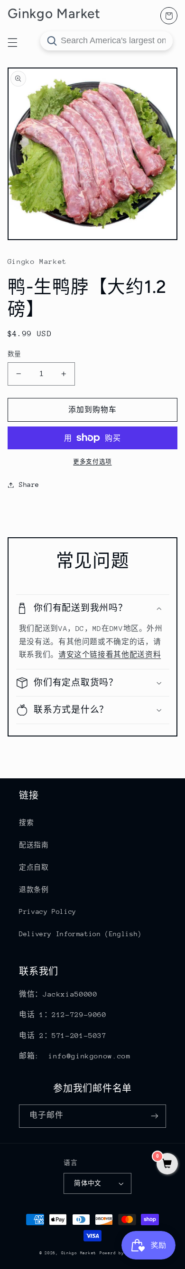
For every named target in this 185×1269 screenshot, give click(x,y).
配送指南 (34, 845)
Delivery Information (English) (80, 934)
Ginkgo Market (79, 1252)
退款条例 (34, 889)
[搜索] (51, 40)
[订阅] (155, 1116)
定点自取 (34, 867)
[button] (92, 608)
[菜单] (12, 42)
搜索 (26, 822)
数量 (14, 354)
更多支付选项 (92, 461)
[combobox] (106, 40)
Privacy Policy (47, 911)
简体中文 (88, 1183)
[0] (167, 1165)
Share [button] (29, 484)
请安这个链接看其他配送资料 (109, 654)
